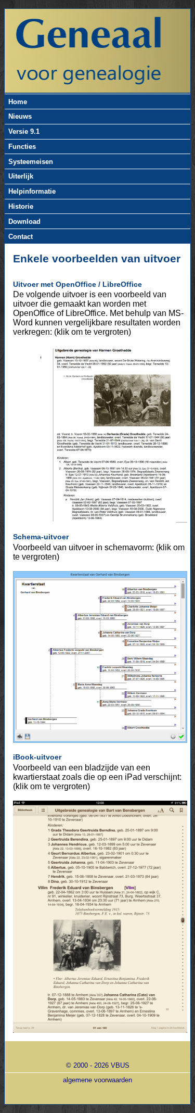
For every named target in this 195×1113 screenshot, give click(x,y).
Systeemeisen (30, 162)
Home (17, 102)
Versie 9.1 (24, 131)
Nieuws (20, 116)
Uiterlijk (20, 176)
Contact (20, 237)
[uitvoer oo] (100, 434)
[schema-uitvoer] (100, 657)
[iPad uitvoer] (100, 917)
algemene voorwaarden (97, 1080)
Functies (22, 146)
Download (24, 221)
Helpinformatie (32, 191)
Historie (20, 206)
